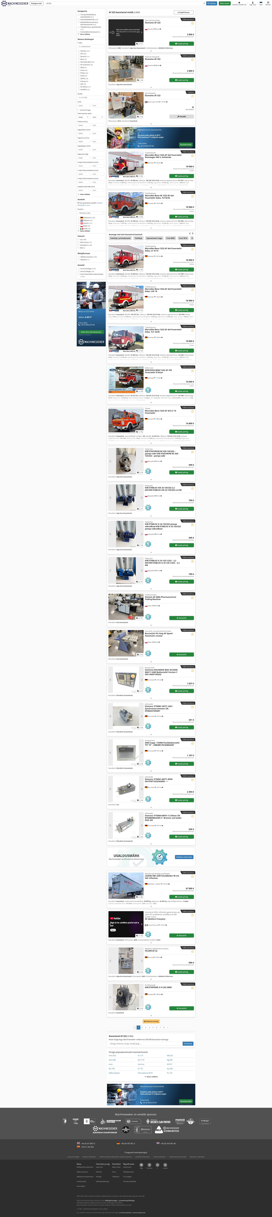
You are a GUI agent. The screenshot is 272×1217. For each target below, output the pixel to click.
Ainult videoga (87, 271)
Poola (86, 226)
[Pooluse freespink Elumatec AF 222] (126, 69)
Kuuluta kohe (185, 144)
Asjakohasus (184, 12)
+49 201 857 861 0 (128, 1143)
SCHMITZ (85, 90)
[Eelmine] (110, 32)
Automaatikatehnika (89, 19)
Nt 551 (169, 1064)
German (141, 1064)
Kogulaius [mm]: (83, 138)
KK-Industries (86, 65)
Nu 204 (170, 1068)
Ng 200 (170, 1060)
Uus (83, 240)
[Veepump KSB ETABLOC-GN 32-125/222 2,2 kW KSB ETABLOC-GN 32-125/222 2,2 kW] (126, 497)
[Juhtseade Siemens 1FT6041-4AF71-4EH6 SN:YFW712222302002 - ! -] (126, 789)
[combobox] (91, 213)
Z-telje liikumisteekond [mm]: (88, 178)
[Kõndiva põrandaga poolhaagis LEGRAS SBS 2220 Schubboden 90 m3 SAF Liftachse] (126, 886)
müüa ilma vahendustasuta (91, 332)
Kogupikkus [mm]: (84, 130)
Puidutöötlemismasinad (90, 32)
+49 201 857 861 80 (168, 1143)
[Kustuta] (204, 3)
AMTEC (84, 78)
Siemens (85, 51)
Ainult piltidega (88, 269)
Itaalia (87, 229)
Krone (83, 70)
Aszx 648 (112, 1060)
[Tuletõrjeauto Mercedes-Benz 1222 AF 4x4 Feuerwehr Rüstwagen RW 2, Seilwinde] (126, 165)
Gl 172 (140, 1068)
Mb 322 (170, 1055)
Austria (87, 223)
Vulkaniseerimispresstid (177, 1157)
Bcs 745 (112, 1068)
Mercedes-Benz (87, 62)
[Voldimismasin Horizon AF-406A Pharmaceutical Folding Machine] (126, 607)
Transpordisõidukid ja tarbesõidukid (88, 16)
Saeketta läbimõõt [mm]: (86, 187)
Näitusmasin (86, 242)
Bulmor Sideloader (89, 1157)
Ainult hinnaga (85, 110)
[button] (268, 3)
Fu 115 (140, 1055)
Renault (84, 56)
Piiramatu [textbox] (84, 213)
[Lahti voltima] (151, 50)
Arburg (84, 81)
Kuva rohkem (152, 1077)
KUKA (83, 76)
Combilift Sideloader (142, 1157)
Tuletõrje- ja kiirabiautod (120, 238)
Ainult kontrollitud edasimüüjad (91, 275)
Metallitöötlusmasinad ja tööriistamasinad (89, 23)
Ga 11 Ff (141, 1060)
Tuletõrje (138, 238)
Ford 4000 (170, 238)
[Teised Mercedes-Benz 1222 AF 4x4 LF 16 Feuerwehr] (126, 420)
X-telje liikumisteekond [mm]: (88, 162)
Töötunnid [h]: (83, 122)
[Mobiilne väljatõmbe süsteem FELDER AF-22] (126, 961)
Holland (87, 220)
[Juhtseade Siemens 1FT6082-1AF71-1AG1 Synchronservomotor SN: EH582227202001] (126, 716)
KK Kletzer (85, 87)
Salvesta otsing (151, 1021)
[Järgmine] (141, 32)
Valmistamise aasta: (85, 113)
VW (83, 54)
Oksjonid (84, 260)
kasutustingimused (139, 1212)
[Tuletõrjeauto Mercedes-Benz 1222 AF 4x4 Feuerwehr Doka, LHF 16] (126, 299)
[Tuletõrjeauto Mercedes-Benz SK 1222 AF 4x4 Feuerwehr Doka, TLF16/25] (126, 205)
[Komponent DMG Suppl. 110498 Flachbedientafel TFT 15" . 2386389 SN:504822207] (126, 752)
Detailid (182, 116)
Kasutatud (86, 245)
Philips (84, 73)
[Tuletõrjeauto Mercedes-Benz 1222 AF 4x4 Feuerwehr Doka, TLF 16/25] (126, 339)
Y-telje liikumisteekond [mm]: (88, 170)
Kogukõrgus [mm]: (84, 146)
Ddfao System (114, 1073)
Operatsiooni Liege (154, 238)
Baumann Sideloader (197, 1157)
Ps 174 (169, 1073)
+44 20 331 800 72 (88, 1143)
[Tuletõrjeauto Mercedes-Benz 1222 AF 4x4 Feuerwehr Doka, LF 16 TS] (126, 258)
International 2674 (145, 1073)
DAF (83, 84)
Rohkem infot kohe (184, 857)
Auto (111, 1064)
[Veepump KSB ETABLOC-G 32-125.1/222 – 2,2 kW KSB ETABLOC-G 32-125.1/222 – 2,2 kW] (126, 570)
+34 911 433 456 (87, 1147)
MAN (83, 67)
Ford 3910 (183, 238)
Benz (83, 59)
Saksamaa (89, 218)
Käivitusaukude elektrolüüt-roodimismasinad (116, 1157)
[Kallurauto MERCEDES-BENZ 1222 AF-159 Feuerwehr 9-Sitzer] (126, 380)
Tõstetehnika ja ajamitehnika (90, 28)
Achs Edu (112, 1055)
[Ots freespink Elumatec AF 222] (126, 105)
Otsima (212, 3)
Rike (82, 248)
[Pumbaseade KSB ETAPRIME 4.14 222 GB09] (126, 997)
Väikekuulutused (88, 257)
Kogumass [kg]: (83, 154)
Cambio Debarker (159, 1157)
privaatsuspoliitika (125, 1212)
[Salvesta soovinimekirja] (192, 23)
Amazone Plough (73, 1157)
